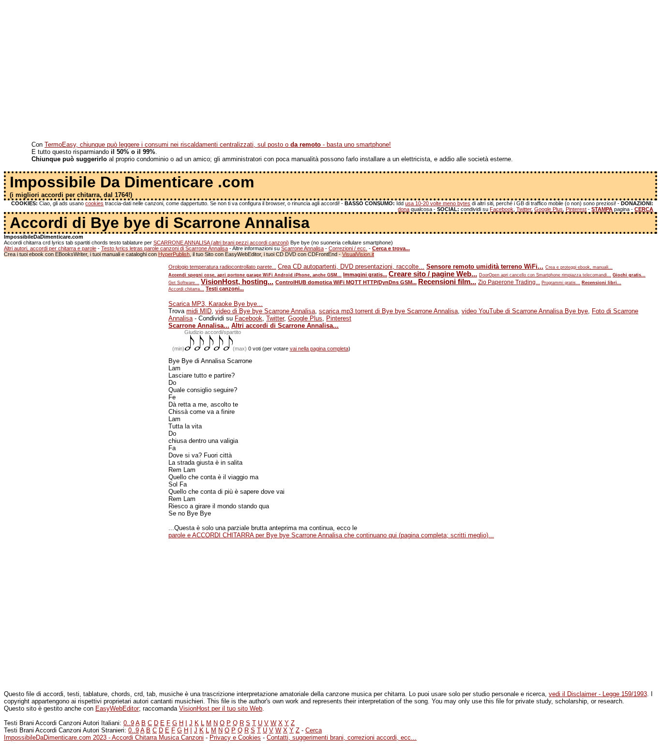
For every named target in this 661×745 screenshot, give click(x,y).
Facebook (501, 209)
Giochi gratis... (629, 275)
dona (403, 209)
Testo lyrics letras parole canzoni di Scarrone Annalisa (164, 248)
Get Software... (183, 282)
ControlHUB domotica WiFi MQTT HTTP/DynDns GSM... (346, 282)
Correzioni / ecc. (348, 248)
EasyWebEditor (117, 708)
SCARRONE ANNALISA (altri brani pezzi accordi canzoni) (221, 242)
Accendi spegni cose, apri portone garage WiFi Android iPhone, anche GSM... (255, 275)
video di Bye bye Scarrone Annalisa (265, 311)
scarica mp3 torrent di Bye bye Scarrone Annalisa (388, 311)
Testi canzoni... (225, 288)
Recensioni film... (447, 282)
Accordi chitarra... (186, 289)
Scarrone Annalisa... (198, 325)
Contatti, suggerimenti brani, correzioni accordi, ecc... (342, 737)
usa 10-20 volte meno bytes (437, 203)
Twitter (523, 209)
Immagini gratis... (365, 274)
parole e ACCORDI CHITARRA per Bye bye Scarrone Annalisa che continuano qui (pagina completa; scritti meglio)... (331, 535)
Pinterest (576, 209)
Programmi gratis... (560, 282)
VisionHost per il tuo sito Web (220, 708)
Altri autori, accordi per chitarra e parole (50, 248)
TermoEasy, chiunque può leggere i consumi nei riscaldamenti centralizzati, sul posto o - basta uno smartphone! (218, 144)
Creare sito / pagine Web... (433, 274)
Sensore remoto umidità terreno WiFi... (484, 266)
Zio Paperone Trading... (509, 282)
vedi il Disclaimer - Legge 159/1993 (598, 694)
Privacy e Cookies (235, 737)
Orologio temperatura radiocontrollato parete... (222, 267)
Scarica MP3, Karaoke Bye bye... (215, 303)
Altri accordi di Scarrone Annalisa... (285, 325)
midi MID (198, 311)
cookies (94, 203)
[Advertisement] (294, 71)
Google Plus (548, 209)
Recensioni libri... (601, 282)
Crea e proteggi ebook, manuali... (579, 267)
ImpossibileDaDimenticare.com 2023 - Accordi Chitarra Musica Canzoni (104, 737)
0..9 (128, 723)
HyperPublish (174, 254)
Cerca (313, 730)
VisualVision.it (358, 254)
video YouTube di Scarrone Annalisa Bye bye (525, 311)
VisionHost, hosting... (237, 282)
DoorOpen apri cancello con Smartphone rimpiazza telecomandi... (545, 275)
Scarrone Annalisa (302, 248)
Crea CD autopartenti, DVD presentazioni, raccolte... (351, 266)
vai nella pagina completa (319, 348)
